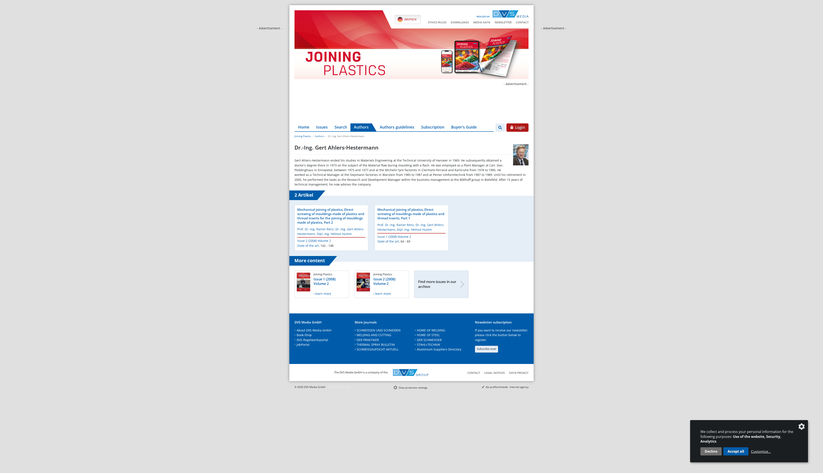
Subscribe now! (486, 349)
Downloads (460, 22)
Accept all (736, 451)
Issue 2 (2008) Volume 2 (314, 241)
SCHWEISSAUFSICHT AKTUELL (377, 349)
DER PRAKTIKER (368, 340)
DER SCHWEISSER (429, 340)
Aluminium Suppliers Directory (439, 349)
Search (341, 127)
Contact (522, 22)
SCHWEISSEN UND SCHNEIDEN (379, 330)
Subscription (432, 127)
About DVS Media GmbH (314, 330)
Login (519, 127)
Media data (481, 22)
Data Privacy (519, 373)
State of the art (308, 246)
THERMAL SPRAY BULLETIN (376, 345)
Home (303, 127)
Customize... (761, 451)
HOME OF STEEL (428, 335)
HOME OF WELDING (431, 330)
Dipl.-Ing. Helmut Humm (334, 234)
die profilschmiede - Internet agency (507, 387)
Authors (361, 127)
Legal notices (494, 373)
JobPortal (303, 345)
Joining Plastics (302, 136)
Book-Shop (304, 335)
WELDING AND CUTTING (374, 335)
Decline (711, 451)
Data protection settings (413, 387)
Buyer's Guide (464, 127)
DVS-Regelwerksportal (312, 340)
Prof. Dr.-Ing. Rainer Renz (315, 229)
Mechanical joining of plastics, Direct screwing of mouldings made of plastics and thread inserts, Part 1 (410, 213)
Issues (322, 127)
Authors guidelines (397, 127)
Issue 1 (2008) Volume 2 (394, 237)
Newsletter (503, 22)
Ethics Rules (437, 22)
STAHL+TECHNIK (428, 345)
